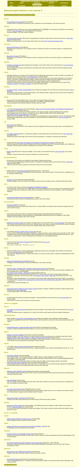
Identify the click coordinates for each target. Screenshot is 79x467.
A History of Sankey (25, 83)
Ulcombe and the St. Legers (14, 38)
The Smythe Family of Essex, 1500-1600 (18, 273)
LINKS (11, 5)
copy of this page (17, 31)
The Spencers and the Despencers (16, 309)
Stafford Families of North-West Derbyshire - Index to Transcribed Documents (28, 337)
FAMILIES (51, 3)
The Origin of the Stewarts (14, 389)
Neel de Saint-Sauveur (13, 47)
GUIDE (22, 3)
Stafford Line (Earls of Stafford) (15, 335)
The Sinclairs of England (23, 242)
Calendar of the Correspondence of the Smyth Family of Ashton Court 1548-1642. (39, 279)
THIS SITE (51, 5)
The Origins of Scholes (13, 133)
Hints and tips (46, 242)
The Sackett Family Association (15, 22)
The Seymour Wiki (12, 205)
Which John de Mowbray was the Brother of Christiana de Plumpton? (36, 142)
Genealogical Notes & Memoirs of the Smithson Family (22, 288)
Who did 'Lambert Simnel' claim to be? (25, 231)
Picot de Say (10, 125)
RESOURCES (64, 3)
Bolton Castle (10, 151)
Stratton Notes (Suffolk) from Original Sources (19, 419)
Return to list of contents (10, 464)
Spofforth (15, 303)
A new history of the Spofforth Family (26, 318)
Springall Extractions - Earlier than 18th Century (20, 327)
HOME (11, 3)
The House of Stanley (13, 355)
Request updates (37, 4)
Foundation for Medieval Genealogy (37, 187)
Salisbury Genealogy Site (14, 65)
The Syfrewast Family (13, 459)
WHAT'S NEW (37, 5)
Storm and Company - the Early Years (17, 398)
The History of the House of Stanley (16, 362)
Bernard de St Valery (12, 56)
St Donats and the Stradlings (15, 405)
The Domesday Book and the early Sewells (19, 197)
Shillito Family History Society (15, 222)
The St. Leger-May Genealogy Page (53, 41)
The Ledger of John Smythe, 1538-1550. (45, 275)
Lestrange (15, 412)
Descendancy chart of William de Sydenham (19, 451)
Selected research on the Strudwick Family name (20, 434)
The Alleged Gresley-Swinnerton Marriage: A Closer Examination (24, 442)
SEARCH (64, 5)
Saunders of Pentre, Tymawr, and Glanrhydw (19, 89)
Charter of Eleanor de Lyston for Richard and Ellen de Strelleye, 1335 (26, 426)
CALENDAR (21, 5)
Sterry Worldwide (11, 380)
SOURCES (37, 3)
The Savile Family (18, 109)
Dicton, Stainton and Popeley (22, 346)
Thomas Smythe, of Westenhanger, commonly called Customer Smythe (26, 268)
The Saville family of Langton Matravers (18, 114)
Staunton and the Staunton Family (16, 371)
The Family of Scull (23, 170)
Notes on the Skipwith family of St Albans (18, 261)
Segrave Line (10, 179)
